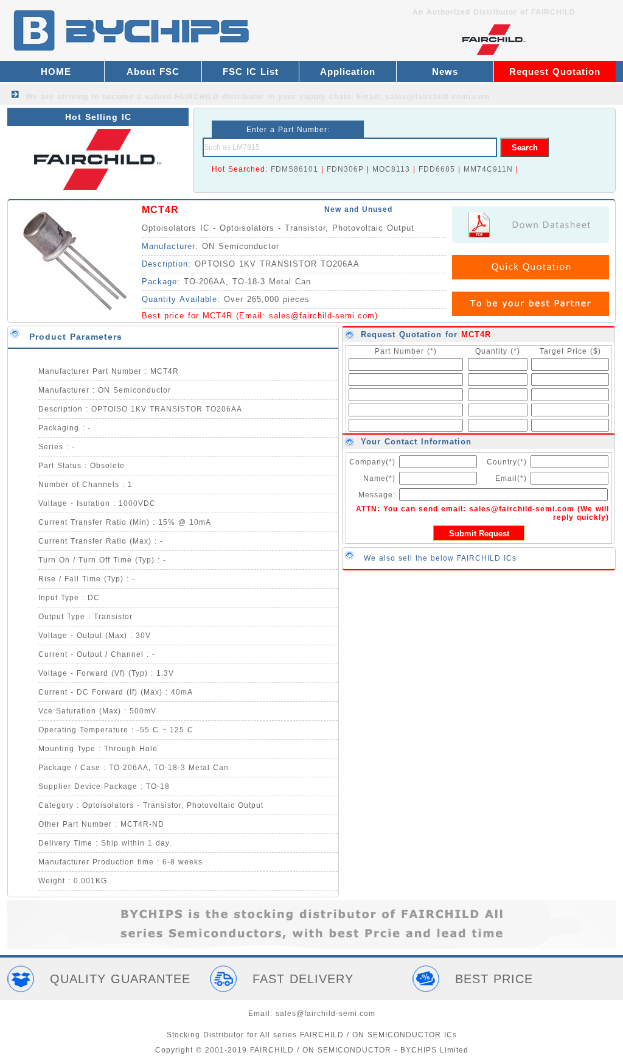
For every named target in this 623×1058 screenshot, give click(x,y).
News (445, 71)
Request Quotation (554, 71)
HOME (56, 71)
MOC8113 (391, 169)
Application (347, 71)
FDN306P (345, 169)
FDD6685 (437, 169)
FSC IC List (251, 71)
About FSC (153, 71)
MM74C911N (488, 169)
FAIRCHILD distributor (220, 97)
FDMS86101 (294, 169)
